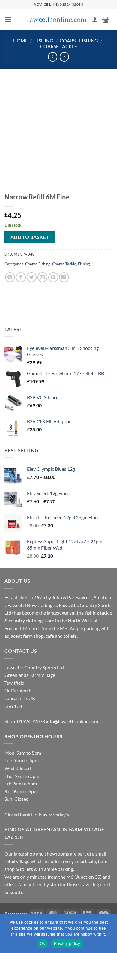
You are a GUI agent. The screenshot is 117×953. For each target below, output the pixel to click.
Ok (42, 943)
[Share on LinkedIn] (64, 277)
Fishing (43, 40)
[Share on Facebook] (21, 277)
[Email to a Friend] (42, 277)
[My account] (95, 19)
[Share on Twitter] (32, 277)
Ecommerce (16, 913)
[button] (8, 19)
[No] (108, 935)
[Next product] (52, 56)
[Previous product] (64, 56)
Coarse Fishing (79, 40)
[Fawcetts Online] (57, 20)
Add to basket (29, 237)
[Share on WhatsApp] (10, 277)
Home (20, 40)
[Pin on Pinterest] (53, 277)
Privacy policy (67, 943)
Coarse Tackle (58, 46)
